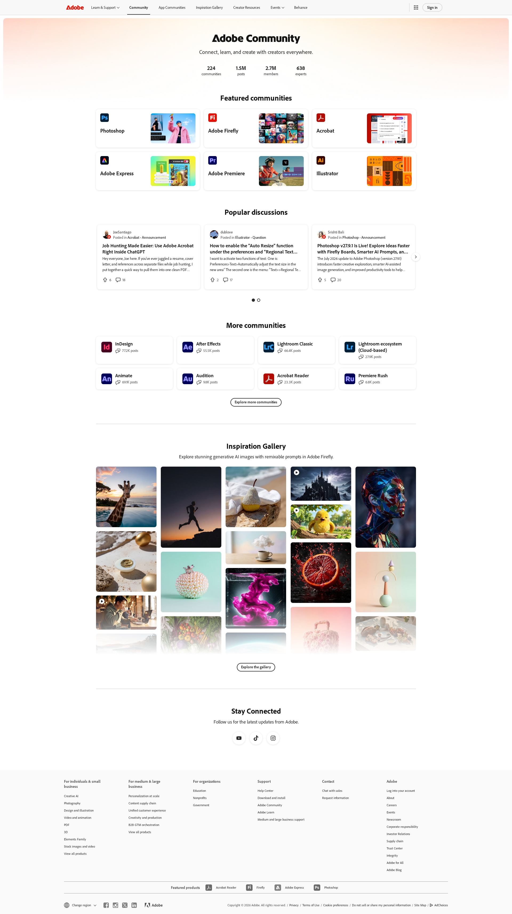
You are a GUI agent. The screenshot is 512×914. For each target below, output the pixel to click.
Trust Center (395, 848)
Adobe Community (270, 805)
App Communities (172, 7)
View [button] (146, 521)
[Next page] (415, 257)
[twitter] (124, 905)
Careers (392, 805)
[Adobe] (75, 7)
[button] (416, 7)
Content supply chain (142, 803)
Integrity (392, 855)
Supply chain (395, 841)
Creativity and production (145, 818)
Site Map (420, 905)
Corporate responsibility (402, 827)
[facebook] (106, 905)
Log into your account (401, 791)
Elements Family (75, 839)
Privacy (294, 905)
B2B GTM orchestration (144, 825)
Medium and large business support (281, 819)
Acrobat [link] (133, 237)
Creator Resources (246, 7)
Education (199, 791)
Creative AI (71, 796)
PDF (66, 825)
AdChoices (441, 905)
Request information (335, 798)
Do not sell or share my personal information (381, 905)
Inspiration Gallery (209, 7)
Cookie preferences (335, 905)
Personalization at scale (144, 796)
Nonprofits (200, 798)
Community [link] (138, 7)
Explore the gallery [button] (256, 667)
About (390, 798)
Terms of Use (310, 905)
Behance (300, 7)
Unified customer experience (147, 810)
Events (275, 7)
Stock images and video (79, 846)
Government (201, 805)
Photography (72, 803)
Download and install (271, 798)
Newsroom (394, 819)
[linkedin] (134, 905)
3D (66, 832)
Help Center (265, 791)
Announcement (154, 237)
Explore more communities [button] (256, 402)
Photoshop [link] (350, 237)
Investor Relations (398, 834)
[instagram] (115, 905)
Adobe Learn (266, 812)
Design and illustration (79, 810)
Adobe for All (395, 863)
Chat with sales (332, 791)
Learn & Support (103, 7)
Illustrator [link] (242, 237)
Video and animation (77, 818)
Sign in (432, 7)
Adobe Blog (394, 870)
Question (259, 237)
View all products (75, 854)
